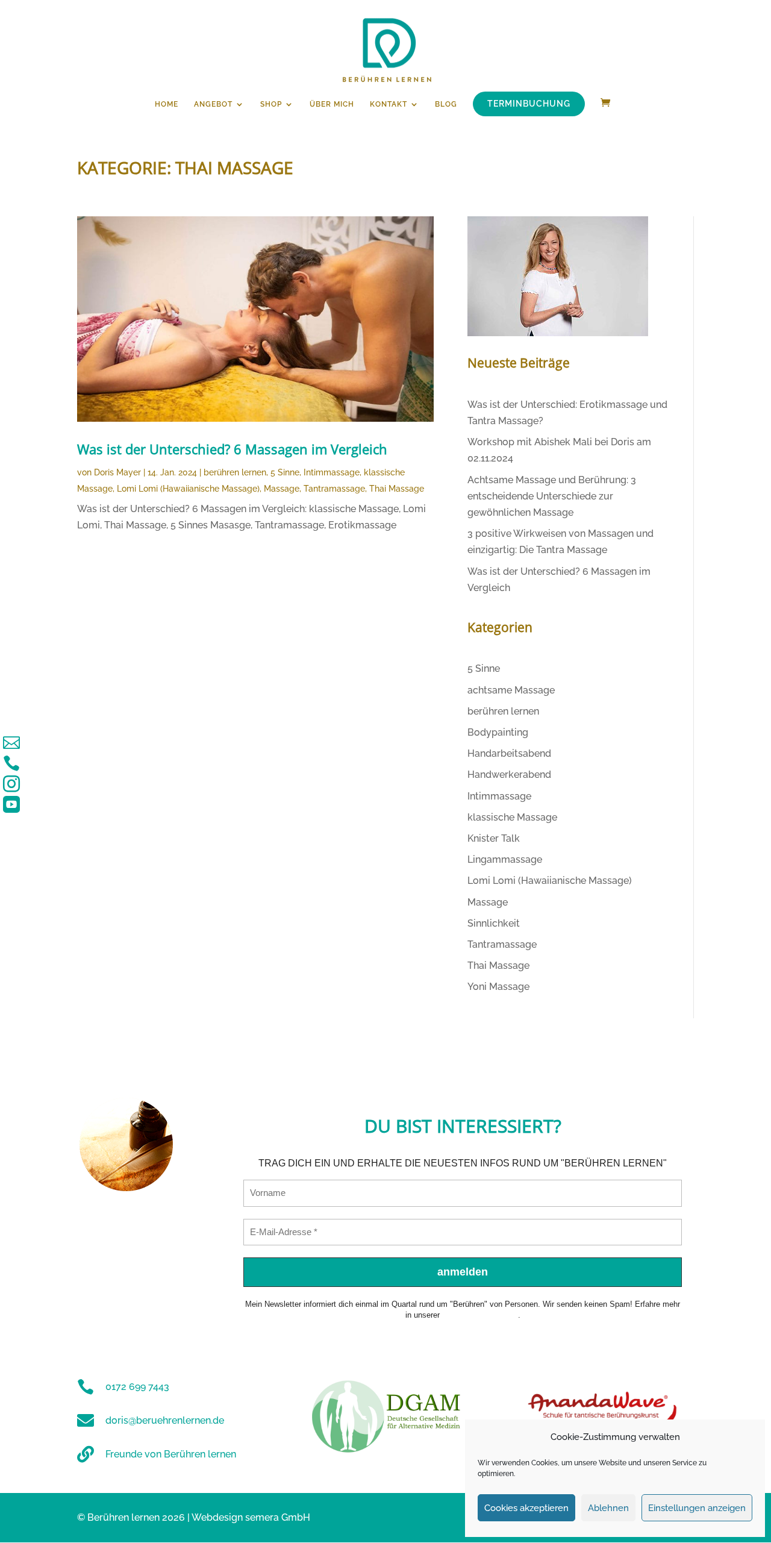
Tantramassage (334, 488)
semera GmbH (277, 1517)
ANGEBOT (213, 104)
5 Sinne (284, 472)
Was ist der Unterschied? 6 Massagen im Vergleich (232, 449)
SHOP (271, 104)
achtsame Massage (511, 690)
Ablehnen (608, 1508)
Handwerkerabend (509, 774)
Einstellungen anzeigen (697, 1508)
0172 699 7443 (137, 1386)
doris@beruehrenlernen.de (164, 1420)
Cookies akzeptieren (526, 1508)
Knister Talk (493, 838)
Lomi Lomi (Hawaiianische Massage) (188, 488)
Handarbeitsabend (509, 753)
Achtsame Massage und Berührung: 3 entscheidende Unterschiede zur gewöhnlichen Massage (551, 496)
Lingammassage (504, 859)
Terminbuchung (528, 103)
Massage (281, 488)
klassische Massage (512, 817)
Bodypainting (497, 732)
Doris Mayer (117, 472)
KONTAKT (388, 104)
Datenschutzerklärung (480, 1314)
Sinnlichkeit (493, 923)
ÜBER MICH (332, 104)
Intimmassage (332, 472)
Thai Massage (396, 488)
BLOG (446, 104)
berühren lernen (235, 472)
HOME (166, 104)
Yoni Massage (498, 986)
